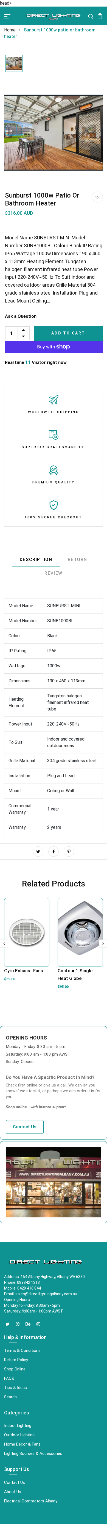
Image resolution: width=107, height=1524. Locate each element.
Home (10, 30)
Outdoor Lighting (19, 1434)
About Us (12, 1491)
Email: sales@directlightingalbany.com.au (40, 1294)
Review (53, 573)
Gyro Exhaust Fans (23, 970)
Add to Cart (68, 333)
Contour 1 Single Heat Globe (75, 974)
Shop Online (15, 1369)
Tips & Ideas (15, 1387)
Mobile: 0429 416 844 (22, 1288)
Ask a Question (20, 316)
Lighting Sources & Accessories (33, 1453)
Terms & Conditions (22, 1350)
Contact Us (24, 1126)
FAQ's (9, 1378)
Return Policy (16, 1359)
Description (36, 559)
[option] (14, 63)
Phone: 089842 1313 (22, 1282)
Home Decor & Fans (22, 1444)
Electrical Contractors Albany (30, 1501)
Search (10, 1396)
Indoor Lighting (17, 1425)
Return (78, 559)
